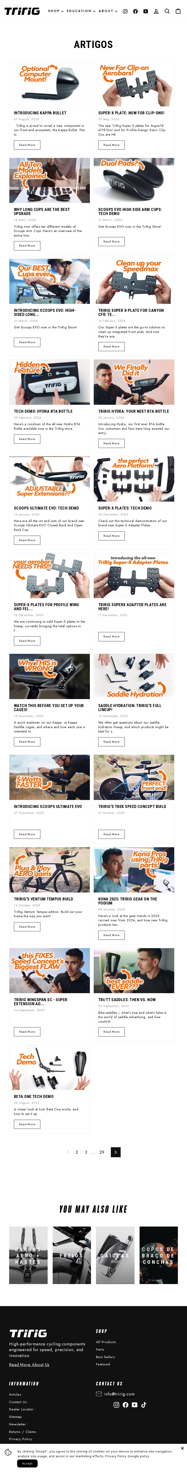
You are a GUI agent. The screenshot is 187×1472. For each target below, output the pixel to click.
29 (101, 1152)
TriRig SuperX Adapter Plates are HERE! (132, 606)
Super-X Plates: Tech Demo (125, 508)
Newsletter (17, 1424)
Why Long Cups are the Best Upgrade (42, 211)
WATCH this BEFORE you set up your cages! (49, 707)
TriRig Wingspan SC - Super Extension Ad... (41, 1001)
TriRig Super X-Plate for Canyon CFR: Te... (131, 312)
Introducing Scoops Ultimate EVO (48, 806)
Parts (100, 1349)
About (107, 11)
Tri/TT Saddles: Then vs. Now (127, 999)
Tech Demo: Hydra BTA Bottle (43, 411)
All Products (106, 1342)
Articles (15, 1394)
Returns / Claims (22, 1431)
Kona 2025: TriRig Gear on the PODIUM (127, 901)
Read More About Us (29, 1365)
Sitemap (15, 1416)
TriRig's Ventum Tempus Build (43, 899)
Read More (27, 145)
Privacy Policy (20, 1439)
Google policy (138, 1456)
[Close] (182, 1448)
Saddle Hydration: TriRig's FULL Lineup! (130, 707)
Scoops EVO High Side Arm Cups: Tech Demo (130, 211)
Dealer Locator (21, 1409)
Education (80, 11)
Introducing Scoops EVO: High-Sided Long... (45, 312)
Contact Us (18, 1402)
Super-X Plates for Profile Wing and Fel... (46, 606)
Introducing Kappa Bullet (40, 112)
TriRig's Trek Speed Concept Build (132, 806)
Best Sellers (105, 1357)
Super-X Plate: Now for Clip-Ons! (131, 112)
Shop (54, 11)
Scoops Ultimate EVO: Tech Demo (46, 508)
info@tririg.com (119, 1394)
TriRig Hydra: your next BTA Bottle (133, 411)
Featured (103, 1364)
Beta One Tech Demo (34, 1096)
